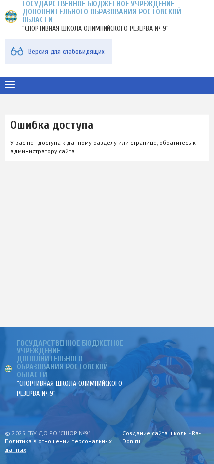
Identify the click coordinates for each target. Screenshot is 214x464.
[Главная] (11, 16)
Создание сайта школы (155, 433)
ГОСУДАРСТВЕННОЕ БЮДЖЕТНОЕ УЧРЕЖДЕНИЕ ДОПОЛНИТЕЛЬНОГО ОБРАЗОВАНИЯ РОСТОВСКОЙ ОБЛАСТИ (70, 359)
